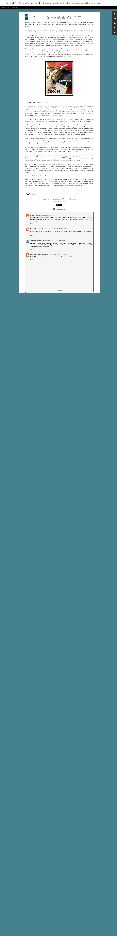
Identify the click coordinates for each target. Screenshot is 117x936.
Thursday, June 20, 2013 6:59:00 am (44, 215)
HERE (92, 22)
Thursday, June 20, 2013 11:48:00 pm (55, 240)
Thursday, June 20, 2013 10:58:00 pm (58, 228)
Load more (59, 290)
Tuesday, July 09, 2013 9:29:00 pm (57, 254)
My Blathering (62, 202)
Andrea (32, 215)
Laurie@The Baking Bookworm (67, 199)
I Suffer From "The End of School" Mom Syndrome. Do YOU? (59, 17)
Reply (31, 223)
